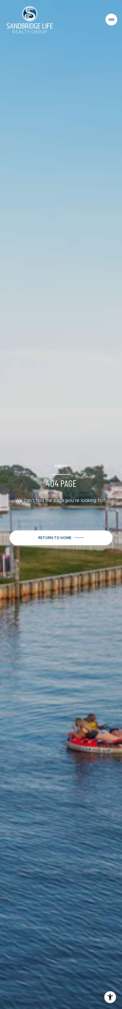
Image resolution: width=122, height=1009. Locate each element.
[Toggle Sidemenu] (111, 19)
